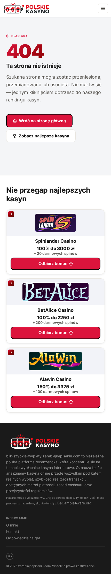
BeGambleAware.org (74, 503)
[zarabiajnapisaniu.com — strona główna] (55, 442)
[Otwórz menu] (103, 8)
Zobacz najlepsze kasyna (44, 135)
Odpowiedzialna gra (23, 538)
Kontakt (12, 531)
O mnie (12, 525)
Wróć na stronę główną (42, 120)
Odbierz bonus (52, 263)
